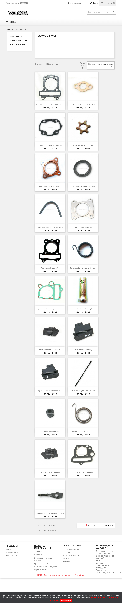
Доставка (38, 552)
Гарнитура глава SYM (83, 227)
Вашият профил (72, 545)
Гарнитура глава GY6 (49, 268)
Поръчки (66, 552)
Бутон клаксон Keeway (83, 350)
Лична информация (71, 549)
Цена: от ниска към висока (100, 65)
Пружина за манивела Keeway (83, 268)
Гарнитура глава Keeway (83, 472)
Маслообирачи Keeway (49, 431)
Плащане (38, 555)
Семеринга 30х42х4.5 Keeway (83, 186)
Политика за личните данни (45, 566)
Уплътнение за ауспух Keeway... (50, 227)
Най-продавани (12, 555)
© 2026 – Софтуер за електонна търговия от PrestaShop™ (61, 575)
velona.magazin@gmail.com (108, 572)
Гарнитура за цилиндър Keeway (49, 309)
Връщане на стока (41, 563)
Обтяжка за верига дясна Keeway (50, 513)
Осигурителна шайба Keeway (83, 104)
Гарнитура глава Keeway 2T (49, 186)
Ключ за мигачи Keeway (50, 472)
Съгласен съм (66, 600)
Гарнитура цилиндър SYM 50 (50, 145)
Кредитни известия (71, 555)
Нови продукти (12, 552)
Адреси (66, 558)
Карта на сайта (40, 570)
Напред (109, 525)
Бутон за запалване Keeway (49, 390)
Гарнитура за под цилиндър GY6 (50, 104)
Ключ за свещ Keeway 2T (82, 309)
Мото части (16, 36)
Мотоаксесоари (17, 44)
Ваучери (66, 561)
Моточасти (15, 40)
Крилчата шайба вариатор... (83, 145)
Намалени (10, 549)
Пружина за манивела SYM (82, 431)
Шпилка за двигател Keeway (83, 390)
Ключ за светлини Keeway (50, 350)
